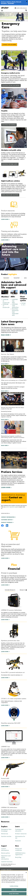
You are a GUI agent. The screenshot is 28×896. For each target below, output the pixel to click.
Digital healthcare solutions (10, 195)
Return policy (5, 853)
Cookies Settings (14, 886)
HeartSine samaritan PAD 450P (10, 723)
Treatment (6, 278)
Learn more (4, 619)
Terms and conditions (18, 849)
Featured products (10, 590)
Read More (4, 364)
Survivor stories (6, 836)
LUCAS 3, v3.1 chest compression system (13, 698)
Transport (17, 278)
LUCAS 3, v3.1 (23, 304)
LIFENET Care (5, 746)
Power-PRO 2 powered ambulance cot (13, 672)
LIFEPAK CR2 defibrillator (9, 807)
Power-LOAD (5, 778)
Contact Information (7, 517)
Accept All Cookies (14, 893)
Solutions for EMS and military (11, 85)
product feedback (6, 522)
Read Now (11, 3)
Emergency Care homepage (6, 830)
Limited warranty (6, 861)
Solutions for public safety (10, 164)
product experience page (11, 507)
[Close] (26, 872)
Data (25, 278)
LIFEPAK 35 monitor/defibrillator (11, 610)
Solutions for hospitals (9, 125)
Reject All (14, 889)
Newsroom (4, 833)
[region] (14, 883)
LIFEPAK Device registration (20, 853)
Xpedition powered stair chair (10, 640)
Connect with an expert (9, 44)
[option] (14, 29)
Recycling (18, 857)
